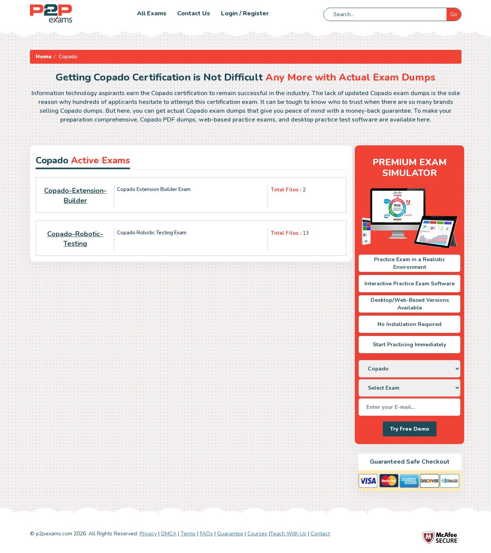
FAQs (206, 533)
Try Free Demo (409, 429)
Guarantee (230, 533)
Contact (320, 533)
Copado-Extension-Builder (75, 195)
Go (453, 14)
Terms (188, 533)
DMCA (168, 533)
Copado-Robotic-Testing (75, 239)
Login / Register (245, 13)
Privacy (148, 533)
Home (44, 56)
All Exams (151, 13)
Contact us (193, 13)
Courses (257, 533)
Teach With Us (288, 533)
